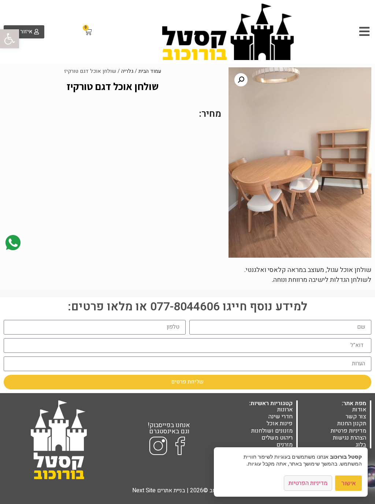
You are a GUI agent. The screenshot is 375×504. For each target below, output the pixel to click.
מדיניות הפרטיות (308, 483)
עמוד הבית (149, 71)
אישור (348, 483)
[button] (9, 38)
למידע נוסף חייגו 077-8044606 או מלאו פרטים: (187, 306)
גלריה (127, 71)
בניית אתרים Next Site (158, 490)
